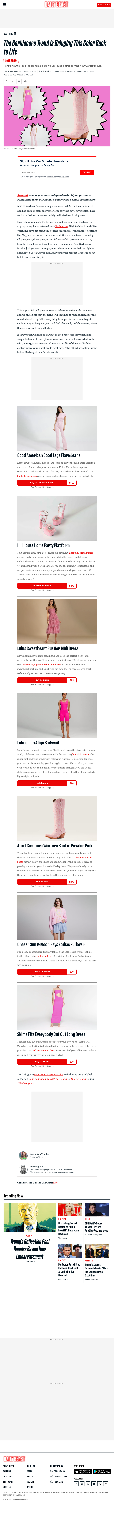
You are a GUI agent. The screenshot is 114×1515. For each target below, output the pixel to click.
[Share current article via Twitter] (12, 81)
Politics (7, 1471)
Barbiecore (61, 226)
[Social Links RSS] (99, 1484)
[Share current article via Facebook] (6, 81)
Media (29, 1471)
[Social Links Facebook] (76, 1484)
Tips (21, 1492)
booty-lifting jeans (27, 476)
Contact (14, 1492)
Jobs (26, 1492)
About (6, 1492)
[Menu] (7, 4)
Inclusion (84, 1492)
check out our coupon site (48, 1074)
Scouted (22, 195)
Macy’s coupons (79, 1078)
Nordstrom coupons (58, 1078)
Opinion (30, 1487)
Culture (30, 1482)
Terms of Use (51, 177)
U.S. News (31, 1466)
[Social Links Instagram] (88, 1484)
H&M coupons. (25, 1083)
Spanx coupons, (37, 1078)
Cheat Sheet (8, 1466)
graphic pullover (44, 956)
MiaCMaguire (37, 1172)
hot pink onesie (80, 754)
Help (42, 1492)
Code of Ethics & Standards (66, 1492)
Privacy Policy (64, 177)
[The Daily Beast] (56, 5)
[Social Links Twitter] (82, 1484)
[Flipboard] (105, 1484)
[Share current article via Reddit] (25, 81)
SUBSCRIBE (104, 5)
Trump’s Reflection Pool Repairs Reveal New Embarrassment (29, 1249)
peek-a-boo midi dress (44, 1050)
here (55, 1182)
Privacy (48, 1492)
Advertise (34, 1492)
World (30, 1476)
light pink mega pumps (81, 552)
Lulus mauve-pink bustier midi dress (41, 664)
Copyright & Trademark (14, 1495)
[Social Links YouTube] (93, 1484)
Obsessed (7, 1476)
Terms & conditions (99, 1492)
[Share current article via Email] (19, 81)
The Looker (8, 1482)
